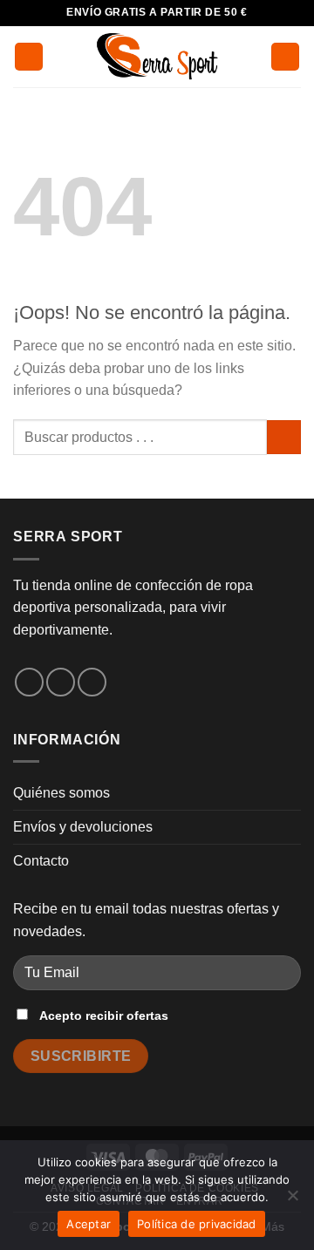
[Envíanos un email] (92, 682)
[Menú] (29, 57)
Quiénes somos (61, 792)
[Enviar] (284, 437)
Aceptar (88, 1224)
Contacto (41, 860)
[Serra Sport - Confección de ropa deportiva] (157, 56)
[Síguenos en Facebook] (29, 682)
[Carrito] (285, 57)
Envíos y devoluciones (83, 826)
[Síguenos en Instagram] (60, 682)
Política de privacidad (196, 1224)
